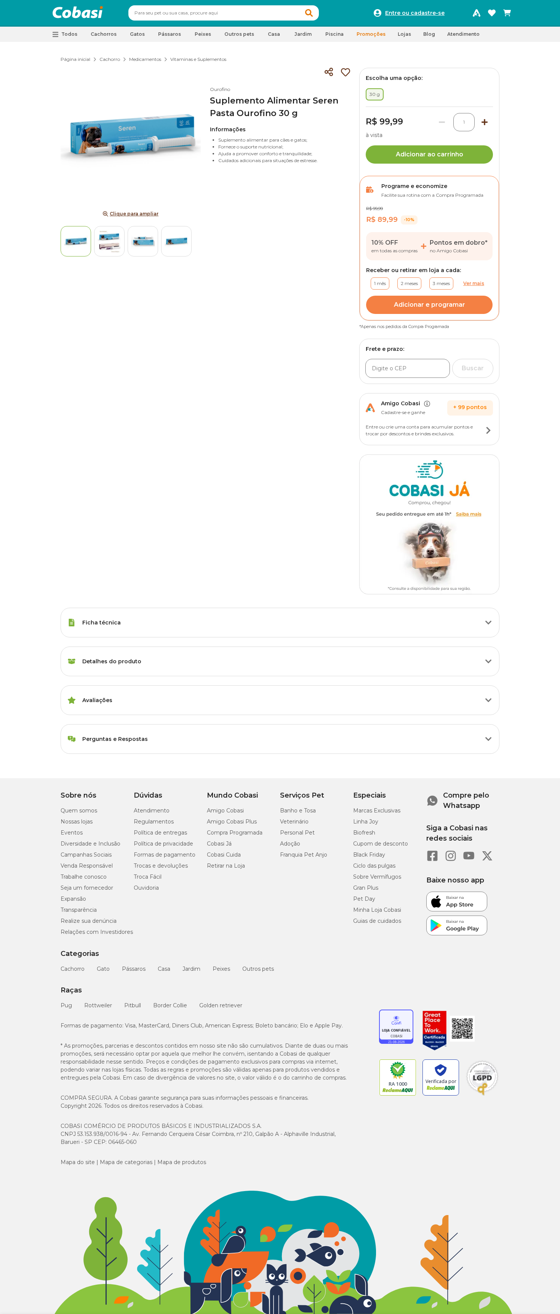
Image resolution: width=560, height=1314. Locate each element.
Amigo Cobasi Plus (232, 821)
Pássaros (134, 968)
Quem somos (79, 810)
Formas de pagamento (164, 854)
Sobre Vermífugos (377, 876)
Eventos (72, 832)
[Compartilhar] (328, 72)
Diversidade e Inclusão (90, 843)
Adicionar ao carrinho (429, 154)
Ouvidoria (146, 887)
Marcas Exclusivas (376, 810)
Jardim (191, 968)
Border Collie (170, 1005)
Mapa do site (78, 1162)
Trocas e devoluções (161, 865)
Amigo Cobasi (225, 810)
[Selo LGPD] (482, 1095)
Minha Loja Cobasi (377, 909)
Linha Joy (365, 821)
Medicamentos (145, 59)
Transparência (79, 909)
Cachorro (109, 59)
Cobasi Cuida (224, 854)
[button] (309, 13)
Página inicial (75, 59)
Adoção (290, 843)
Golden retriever (220, 1005)
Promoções (371, 34)
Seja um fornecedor (87, 887)
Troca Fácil (148, 876)
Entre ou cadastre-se (415, 13)
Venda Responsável (87, 865)
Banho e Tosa (298, 810)
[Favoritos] (491, 13)
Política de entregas (160, 832)
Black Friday (369, 854)
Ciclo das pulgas (374, 865)
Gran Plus (365, 887)
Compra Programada (234, 832)
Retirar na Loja (226, 865)
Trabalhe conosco (84, 876)
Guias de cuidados (377, 920)
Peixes (221, 968)
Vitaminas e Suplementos (198, 59)
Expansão (73, 898)
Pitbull (132, 1005)
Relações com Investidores (97, 932)
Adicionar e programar (429, 304)
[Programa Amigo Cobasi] (476, 13)
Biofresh (364, 832)
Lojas (404, 34)
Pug (66, 1005)
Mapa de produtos (181, 1162)
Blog (429, 34)
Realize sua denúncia (89, 920)
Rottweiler (98, 1005)
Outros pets (258, 968)
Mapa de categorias (126, 1162)
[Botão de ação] (488, 430)
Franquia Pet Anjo (303, 854)
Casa (164, 968)
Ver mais (473, 283)
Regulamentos (154, 821)
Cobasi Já (219, 843)
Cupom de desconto (380, 843)
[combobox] (223, 13)
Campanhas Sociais (86, 854)
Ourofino (220, 89)
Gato (103, 968)
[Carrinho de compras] (507, 13)
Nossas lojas (77, 821)
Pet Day (364, 898)
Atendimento (463, 34)
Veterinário (294, 821)
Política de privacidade (163, 843)
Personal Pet (297, 832)
